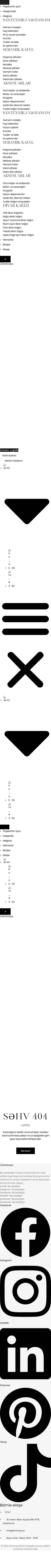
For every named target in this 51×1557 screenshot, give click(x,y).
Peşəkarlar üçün (12, 6)
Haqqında (8, 836)
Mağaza (7, 16)
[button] (25, 644)
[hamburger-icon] (4, 2)
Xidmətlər (8, 239)
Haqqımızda (9, 11)
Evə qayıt (25, 1151)
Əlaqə (6, 249)
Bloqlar (7, 244)
